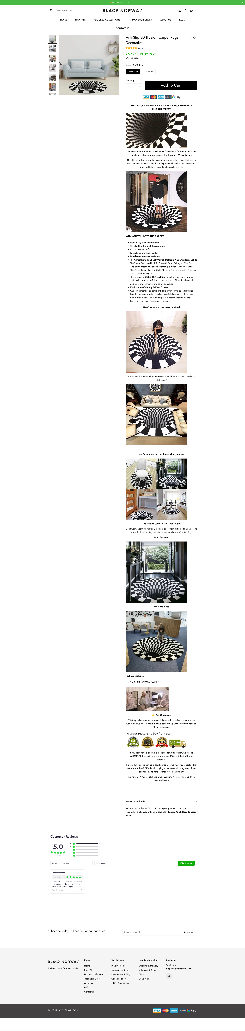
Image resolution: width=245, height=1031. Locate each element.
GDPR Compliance (120, 983)
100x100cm (148, 71)
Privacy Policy (118, 965)
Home (63, 19)
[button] (191, 10)
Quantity (130, 80)
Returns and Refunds (148, 970)
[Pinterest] (169, 976)
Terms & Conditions (120, 970)
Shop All (80, 19)
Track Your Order (141, 19)
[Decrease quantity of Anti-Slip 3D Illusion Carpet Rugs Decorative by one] (128, 87)
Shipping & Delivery (148, 965)
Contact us (122, 28)
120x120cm (132, 71)
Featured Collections (107, 19)
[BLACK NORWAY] (122, 10)
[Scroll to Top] (240, 1017)
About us (165, 19)
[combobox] (101, 863)
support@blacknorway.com (179, 968)
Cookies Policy (118, 978)
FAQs (182, 19)
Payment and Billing (120, 974)
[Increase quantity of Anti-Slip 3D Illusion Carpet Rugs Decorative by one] (139, 87)
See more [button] (78, 886)
